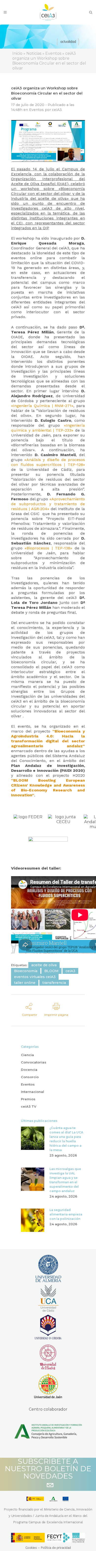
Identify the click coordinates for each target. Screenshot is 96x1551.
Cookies (31, 1548)
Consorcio (30, 1077)
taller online (24, 982)
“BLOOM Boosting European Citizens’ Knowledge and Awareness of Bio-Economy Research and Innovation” (48, 787)
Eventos (36, 110)
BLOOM (51, 971)
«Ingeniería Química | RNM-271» (42, 405)
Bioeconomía (25, 971)
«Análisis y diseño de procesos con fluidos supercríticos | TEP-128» (48, 462)
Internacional (32, 1092)
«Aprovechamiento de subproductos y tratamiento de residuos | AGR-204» (48, 504)
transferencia (54, 982)
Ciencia (27, 1055)
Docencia (29, 1070)
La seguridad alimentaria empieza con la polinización (65, 1214)
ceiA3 (57, 110)
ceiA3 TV (28, 1106)
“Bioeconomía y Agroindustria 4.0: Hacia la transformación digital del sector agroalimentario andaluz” (48, 738)
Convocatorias (33, 1062)
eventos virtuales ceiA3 (35, 977)
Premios (28, 1099)
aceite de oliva (44, 965)
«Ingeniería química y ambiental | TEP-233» (48, 428)
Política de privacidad (56, 1548)
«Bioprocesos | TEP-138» (48, 548)
